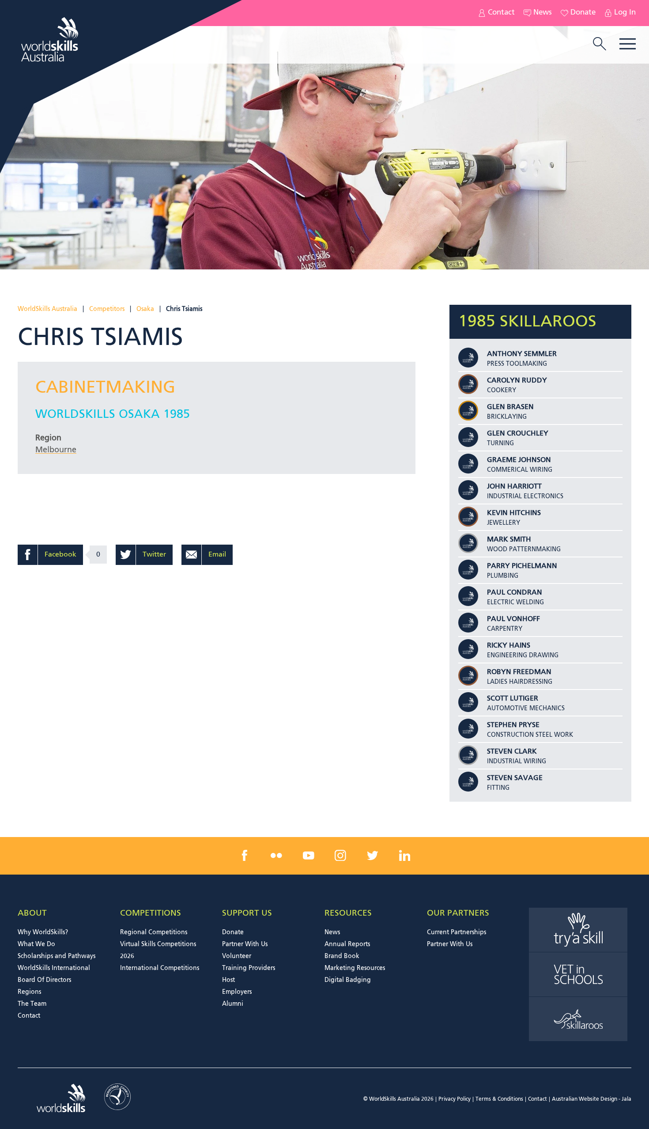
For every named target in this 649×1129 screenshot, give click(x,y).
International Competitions (159, 968)
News (542, 12)
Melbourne (55, 450)
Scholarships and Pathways (56, 956)
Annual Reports (347, 944)
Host (228, 980)
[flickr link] (276, 856)
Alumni (232, 1004)
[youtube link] (309, 856)
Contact (501, 12)
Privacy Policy (454, 1099)
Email (217, 554)
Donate (583, 12)
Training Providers (248, 968)
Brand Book (341, 956)
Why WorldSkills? (43, 932)
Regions (29, 992)
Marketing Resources (354, 968)
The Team (32, 1004)
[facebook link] (245, 856)
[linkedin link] (404, 856)
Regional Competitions (153, 932)
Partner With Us (245, 944)
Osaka (145, 309)
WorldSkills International (54, 968)
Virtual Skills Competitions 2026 (158, 950)
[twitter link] (373, 856)
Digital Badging (347, 980)
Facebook (60, 554)
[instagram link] (340, 856)
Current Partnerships (456, 932)
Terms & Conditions (499, 1099)
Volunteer (236, 956)
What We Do (36, 944)
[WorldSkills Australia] (50, 39)
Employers (237, 992)
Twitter (154, 554)
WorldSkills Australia (47, 309)
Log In (625, 12)
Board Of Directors (44, 980)
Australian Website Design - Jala (591, 1099)
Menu (627, 44)
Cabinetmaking (105, 388)
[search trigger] (599, 44)
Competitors (107, 309)
